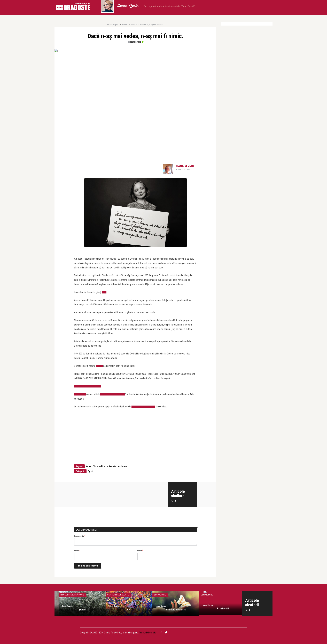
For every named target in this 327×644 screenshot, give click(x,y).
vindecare (122, 466)
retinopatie (111, 466)
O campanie (80, 394)
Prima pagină (112, 25)
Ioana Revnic (127, 6)
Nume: (77, 550)
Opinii (124, 25)
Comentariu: (79, 535)
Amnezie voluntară (125, 609)
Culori (78, 609)
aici (104, 292)
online (99, 366)
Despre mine (109, 594)
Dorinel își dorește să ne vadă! (87, 386)
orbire (102, 466)
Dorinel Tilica (91, 466)
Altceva (201, 594)
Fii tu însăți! (172, 608)
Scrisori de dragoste (67, 594)
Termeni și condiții (148, 632)
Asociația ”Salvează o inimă (112, 394)
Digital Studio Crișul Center (143, 407)
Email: (140, 550)
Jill (218, 608)
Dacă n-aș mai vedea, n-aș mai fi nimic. (147, 25)
